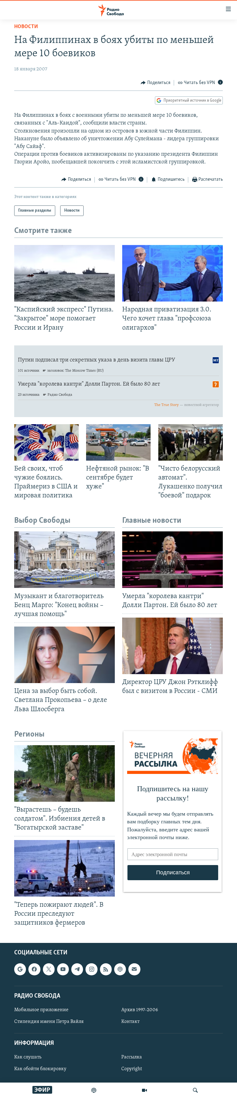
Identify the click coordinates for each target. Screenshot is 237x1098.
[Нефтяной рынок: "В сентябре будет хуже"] (118, 442)
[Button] (155, 83)
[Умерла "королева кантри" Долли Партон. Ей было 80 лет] (172, 559)
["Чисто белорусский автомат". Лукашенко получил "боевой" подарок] (190, 442)
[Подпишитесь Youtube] (63, 969)
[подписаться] (134, 969)
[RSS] (106, 969)
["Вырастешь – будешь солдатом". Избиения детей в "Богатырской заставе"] (64, 773)
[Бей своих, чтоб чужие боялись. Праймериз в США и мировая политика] (46, 442)
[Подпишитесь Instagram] (91, 969)
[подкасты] (94, 1090)
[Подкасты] (120, 969)
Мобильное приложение (41, 1009)
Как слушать (27, 1057)
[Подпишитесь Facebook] (34, 969)
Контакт (130, 1021)
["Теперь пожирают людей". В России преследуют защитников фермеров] (64, 868)
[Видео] (144, 1090)
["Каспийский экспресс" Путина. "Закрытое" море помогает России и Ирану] (64, 273)
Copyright (131, 1069)
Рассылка (131, 1057)
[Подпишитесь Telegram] (77, 969)
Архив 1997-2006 (139, 1009)
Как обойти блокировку (40, 1069)
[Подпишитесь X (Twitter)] (49, 969)
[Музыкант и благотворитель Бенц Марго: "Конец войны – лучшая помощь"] (64, 559)
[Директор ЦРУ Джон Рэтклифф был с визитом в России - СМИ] (172, 646)
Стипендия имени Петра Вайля (49, 1021)
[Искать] (195, 1090)
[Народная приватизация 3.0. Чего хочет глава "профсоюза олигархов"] (172, 273)
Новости (26, 27)
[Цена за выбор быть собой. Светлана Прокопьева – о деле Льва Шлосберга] (64, 655)
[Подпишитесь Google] (20, 969)
